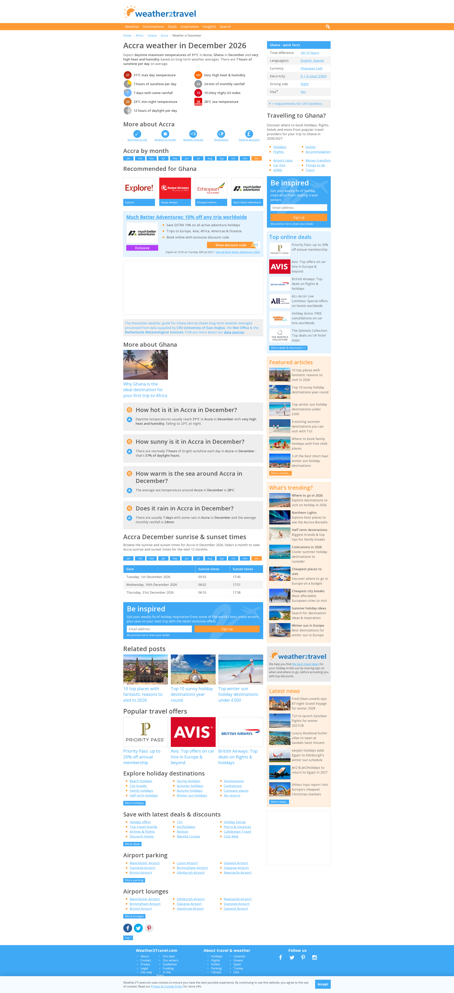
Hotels (310, 147)
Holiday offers (140, 822)
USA (236, 972)
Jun (187, 158)
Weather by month (165, 139)
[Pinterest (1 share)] (149, 928)
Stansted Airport (142, 868)
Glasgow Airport (236, 868)
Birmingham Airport (192, 868)
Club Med (231, 836)
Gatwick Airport (236, 863)
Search (225, 26)
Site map (146, 972)
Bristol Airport (141, 872)
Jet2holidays (186, 827)
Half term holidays (144, 795)
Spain (237, 964)
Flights (278, 152)
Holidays (279, 147)
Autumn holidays (190, 790)
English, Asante (312, 60)
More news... (279, 802)
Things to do (315, 165)
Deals (172, 26)
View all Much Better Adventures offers (237, 252)
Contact (146, 960)
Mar (151, 158)
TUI (179, 822)
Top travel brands (143, 827)
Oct (233, 158)
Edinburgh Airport (191, 872)
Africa (139, 35)
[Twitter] (138, 928)
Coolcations (233, 786)
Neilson (182, 831)
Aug (210, 158)
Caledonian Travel (237, 831)
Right (305, 84)
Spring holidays (188, 781)
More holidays (134, 803)
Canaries (239, 956)
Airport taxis (283, 160)
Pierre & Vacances (237, 827)
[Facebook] (127, 928)
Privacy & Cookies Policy (167, 986)
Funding (168, 968)
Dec (256, 158)
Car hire (279, 165)
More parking (134, 880)
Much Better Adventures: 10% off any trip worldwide (186, 217)
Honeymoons (234, 781)
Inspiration (189, 26)
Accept (323, 984)
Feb (140, 158)
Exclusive (142, 248)
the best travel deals (305, 664)
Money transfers (318, 160)
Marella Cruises (188, 836)
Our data (169, 956)
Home (127, 35)
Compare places (236, 790)
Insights (209, 26)
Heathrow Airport (190, 908)
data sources (234, 332)
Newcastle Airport (238, 872)
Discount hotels (142, 836)
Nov (245, 158)
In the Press (163, 973)
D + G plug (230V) (314, 76)
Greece (238, 960)
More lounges (134, 916)
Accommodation (318, 152)
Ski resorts (232, 795)
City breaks (138, 786)
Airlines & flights (142, 831)
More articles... (280, 473)
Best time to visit (137, 139)
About (145, 956)
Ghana (152, 35)
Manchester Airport (145, 863)
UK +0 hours (310, 53)
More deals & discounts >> (288, 348)
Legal (144, 968)
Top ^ (128, 937)
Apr (163, 158)
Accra (164, 35)
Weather (132, 26)
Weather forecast (193, 139)
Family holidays (141, 790)
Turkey (238, 968)
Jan (128, 158)
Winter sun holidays (192, 795)
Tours (310, 170)
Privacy (145, 964)
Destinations (153, 26)
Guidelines (170, 964)
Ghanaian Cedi (311, 68)
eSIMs (277, 170)
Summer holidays (190, 786)
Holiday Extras (235, 822)
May (175, 158)
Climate (216, 972)
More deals (132, 844)
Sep (222, 158)
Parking (216, 968)
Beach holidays (141, 781)
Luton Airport (187, 863)
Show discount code (230, 245)
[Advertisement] (266, 12)
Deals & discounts (249, 139)
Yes (303, 92)
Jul (198, 158)
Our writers (170, 960)
